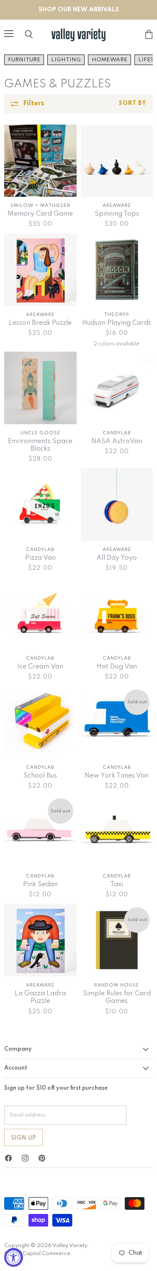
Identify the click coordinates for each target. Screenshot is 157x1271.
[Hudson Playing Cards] (117, 269)
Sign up (23, 1138)
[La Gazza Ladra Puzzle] (40, 940)
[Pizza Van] (40, 504)
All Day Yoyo (117, 558)
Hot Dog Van (117, 666)
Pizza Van (40, 558)
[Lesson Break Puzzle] (40, 269)
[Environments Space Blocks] (40, 388)
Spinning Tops (117, 214)
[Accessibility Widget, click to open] (13, 1257)
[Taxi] (117, 831)
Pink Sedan (40, 884)
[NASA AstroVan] (117, 388)
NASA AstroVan (116, 441)
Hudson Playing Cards (116, 323)
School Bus (40, 776)
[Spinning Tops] (117, 161)
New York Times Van (117, 776)
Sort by (133, 103)
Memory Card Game (40, 214)
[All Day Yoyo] (117, 504)
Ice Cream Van (40, 666)
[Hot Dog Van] (117, 613)
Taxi (116, 884)
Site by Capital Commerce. (38, 1253)
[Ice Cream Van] (40, 613)
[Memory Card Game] (40, 161)
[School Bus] (40, 722)
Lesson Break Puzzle (40, 323)
